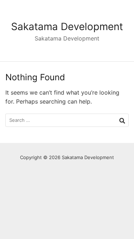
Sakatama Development (67, 26)
